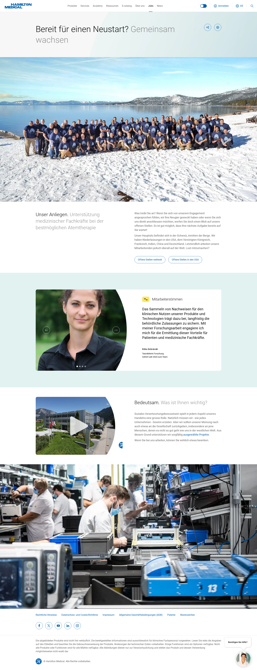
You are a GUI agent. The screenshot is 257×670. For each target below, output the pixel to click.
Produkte (72, 5)
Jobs (150, 5)
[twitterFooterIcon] (48, 625)
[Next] (116, 330)
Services (84, 5)
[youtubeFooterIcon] (58, 625)
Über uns (140, 5)
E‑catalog (127, 5)
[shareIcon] (207, 27)
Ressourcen (112, 5)
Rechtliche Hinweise (46, 614)
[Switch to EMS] (203, 6)
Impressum (108, 614)
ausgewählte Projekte (196, 434)
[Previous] (46, 330)
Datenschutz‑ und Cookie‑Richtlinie (79, 614)
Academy (98, 5)
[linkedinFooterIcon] (67, 625)
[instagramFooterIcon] (77, 625)
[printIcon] (217, 27)
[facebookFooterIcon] (39, 625)
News (160, 5)
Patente (171, 614)
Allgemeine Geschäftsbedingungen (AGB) (141, 614)
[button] (221, 6)
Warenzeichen (187, 614)
